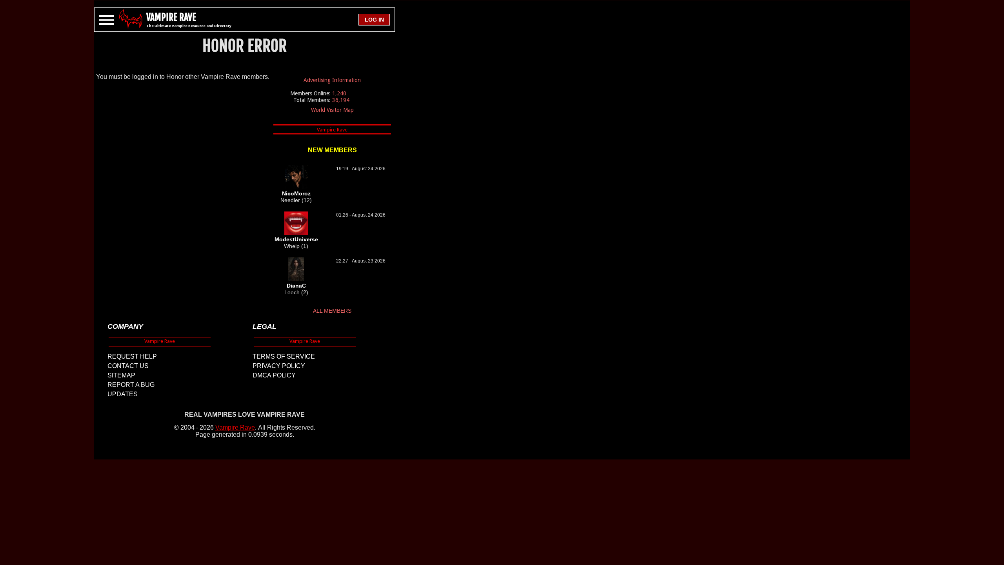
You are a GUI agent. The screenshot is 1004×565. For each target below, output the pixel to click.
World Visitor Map (332, 110)
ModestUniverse (296, 239)
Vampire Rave (235, 427)
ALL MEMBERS (332, 311)
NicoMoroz (296, 193)
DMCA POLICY (274, 375)
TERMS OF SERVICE (284, 356)
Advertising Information (332, 80)
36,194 (340, 100)
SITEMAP (121, 375)
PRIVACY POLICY (279, 366)
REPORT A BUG (131, 384)
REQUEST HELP (132, 356)
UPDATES (122, 394)
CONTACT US (128, 366)
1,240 (339, 93)
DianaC (296, 285)
